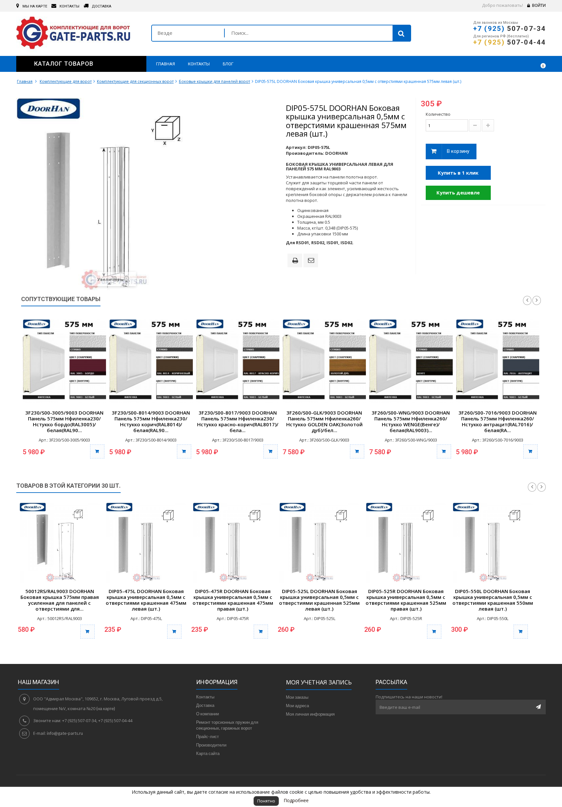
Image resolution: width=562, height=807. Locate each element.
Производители (211, 744)
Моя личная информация (310, 714)
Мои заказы (297, 697)
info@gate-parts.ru (65, 733)
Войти (539, 5)
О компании (207, 713)
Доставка (205, 705)
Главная (25, 81)
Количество (438, 114)
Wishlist (522, 63)
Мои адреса (297, 705)
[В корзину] (97, 451)
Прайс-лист (207, 736)
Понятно (266, 801)
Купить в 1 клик (458, 172)
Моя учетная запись (319, 682)
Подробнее (296, 800)
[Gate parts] (78, 34)
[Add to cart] (87, 632)
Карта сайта (208, 753)
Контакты (205, 696)
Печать (296, 261)
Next (536, 300)
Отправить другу (312, 260)
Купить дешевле (458, 192)
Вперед (541, 487)
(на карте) (105, 708)
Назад (532, 487)
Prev (527, 300)
